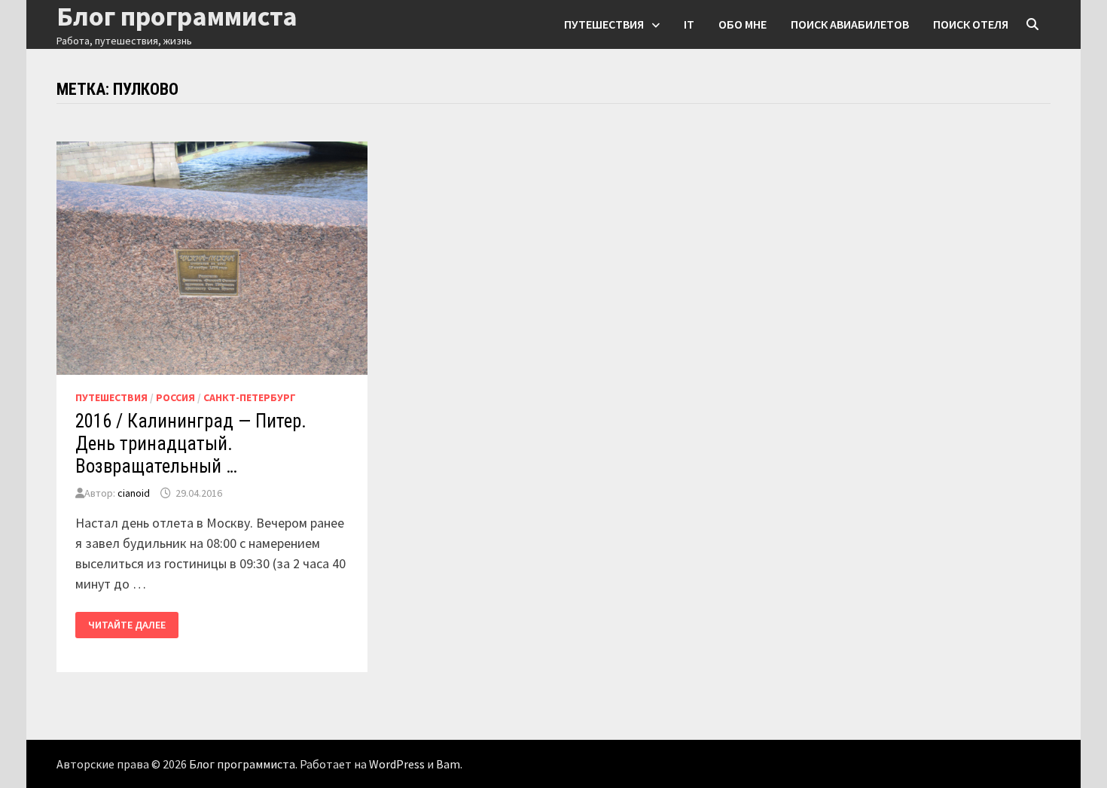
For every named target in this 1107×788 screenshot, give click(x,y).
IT (689, 24)
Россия (175, 397)
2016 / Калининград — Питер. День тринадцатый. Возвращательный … (190, 443)
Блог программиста (242, 763)
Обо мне (742, 24)
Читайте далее (132, 625)
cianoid (133, 493)
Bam (448, 763)
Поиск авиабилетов (850, 24)
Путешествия (604, 24)
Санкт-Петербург (249, 397)
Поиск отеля (970, 24)
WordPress (397, 763)
